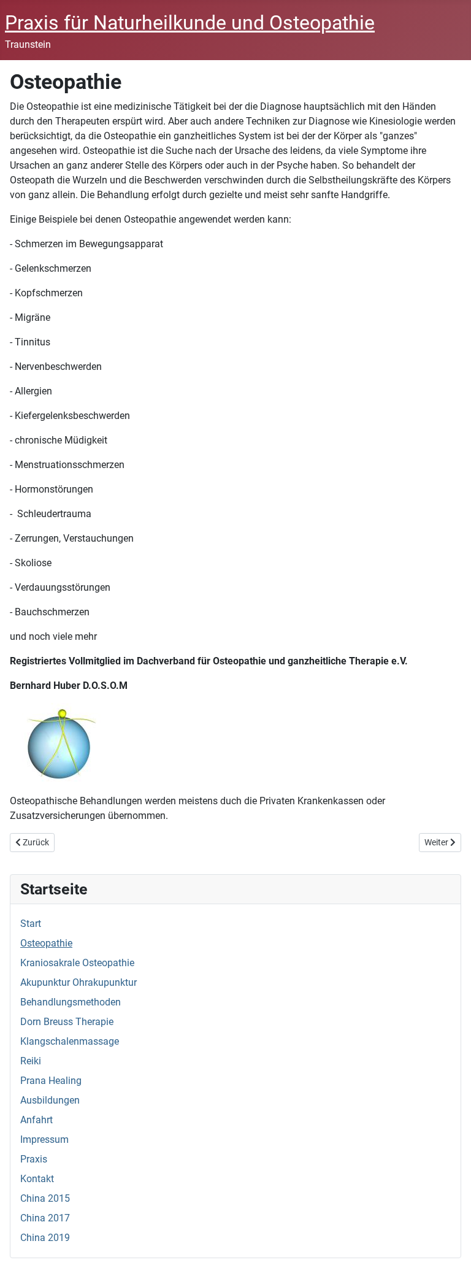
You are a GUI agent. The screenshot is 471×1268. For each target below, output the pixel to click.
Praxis (33, 1159)
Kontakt (37, 1179)
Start (30, 923)
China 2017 (45, 1218)
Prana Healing (51, 1080)
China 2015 (45, 1198)
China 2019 (45, 1237)
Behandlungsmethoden (70, 1002)
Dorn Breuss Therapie (66, 1022)
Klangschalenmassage (69, 1041)
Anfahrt (36, 1120)
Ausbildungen (50, 1100)
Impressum (44, 1139)
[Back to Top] (449, 1245)
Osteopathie (46, 943)
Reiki (30, 1061)
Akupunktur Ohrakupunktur (78, 982)
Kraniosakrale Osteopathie (77, 963)
